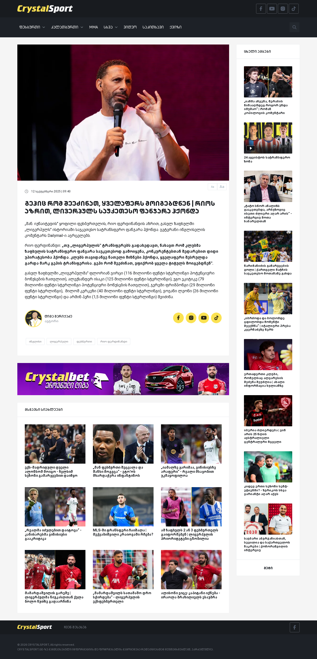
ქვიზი (176, 27)
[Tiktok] (216, 318)
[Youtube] (203, 318)
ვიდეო (130, 27)
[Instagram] (191, 318)
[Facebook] (178, 318)
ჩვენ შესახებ (75, 627)
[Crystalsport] (45, 8)
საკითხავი (153, 27)
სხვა (108, 27)
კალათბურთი (64, 27)
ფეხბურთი (29, 27)
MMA (93, 27)
